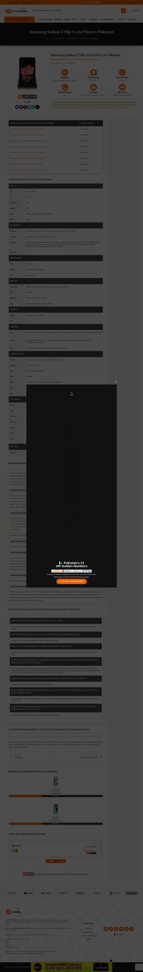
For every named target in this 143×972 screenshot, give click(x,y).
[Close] (115, 381)
